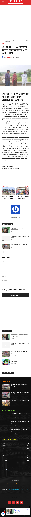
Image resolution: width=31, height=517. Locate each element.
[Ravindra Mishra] (3, 57)
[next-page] (5, 252)
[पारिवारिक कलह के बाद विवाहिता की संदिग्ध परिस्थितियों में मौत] (6, 230)
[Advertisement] (15, 21)
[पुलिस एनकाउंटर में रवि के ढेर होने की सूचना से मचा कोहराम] (6, 403)
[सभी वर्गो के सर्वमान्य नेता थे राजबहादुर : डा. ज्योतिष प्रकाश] (6, 362)
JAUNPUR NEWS (9, 166)
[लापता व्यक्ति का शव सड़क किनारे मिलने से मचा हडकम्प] (6, 238)
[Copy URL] (22, 61)
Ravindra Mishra (8, 57)
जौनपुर (11, 40)
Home (3, 40)
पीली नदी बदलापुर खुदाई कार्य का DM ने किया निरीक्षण (10, 168)
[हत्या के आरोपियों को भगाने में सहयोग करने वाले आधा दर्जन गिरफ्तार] (6, 395)
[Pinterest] (15, 61)
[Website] (17, 502)
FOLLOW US (15, 497)
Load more (15, 367)
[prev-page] (3, 252)
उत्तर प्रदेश (7, 40)
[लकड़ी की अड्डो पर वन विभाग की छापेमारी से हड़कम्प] (6, 246)
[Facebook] (8, 61)
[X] (11, 61)
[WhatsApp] (19, 61)
